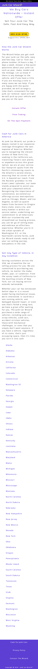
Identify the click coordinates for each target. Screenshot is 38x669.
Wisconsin (11, 614)
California (11, 367)
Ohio (8, 541)
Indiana (9, 429)
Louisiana (11, 446)
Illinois (9, 424)
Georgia (10, 401)
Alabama (10, 351)
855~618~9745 (19, 34)
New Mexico (12, 525)
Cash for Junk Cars (19, 642)
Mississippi (11, 485)
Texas (9, 586)
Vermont (10, 603)
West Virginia (12, 620)
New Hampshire (14, 513)
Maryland (10, 457)
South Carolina (13, 570)
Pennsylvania (12, 558)
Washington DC (13, 384)
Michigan (10, 469)
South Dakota (13, 575)
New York (10, 536)
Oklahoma (11, 547)
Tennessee (11, 581)
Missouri (10, 480)
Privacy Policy (19, 650)
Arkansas (10, 356)
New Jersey (11, 519)
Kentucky (10, 440)
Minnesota (11, 474)
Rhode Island (12, 564)
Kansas (9, 435)
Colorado (10, 373)
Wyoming (10, 626)
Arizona (10, 362)
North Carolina (13, 497)
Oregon (9, 553)
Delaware (10, 390)
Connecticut (12, 379)
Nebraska (10, 508)
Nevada (10, 530)
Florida (9, 395)
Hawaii (9, 407)
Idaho (9, 418)
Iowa (8, 412)
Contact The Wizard (19, 658)
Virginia (10, 598)
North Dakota (13, 502)
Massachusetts (13, 452)
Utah (8, 592)
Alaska (9, 345)
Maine (9, 463)
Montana (10, 491)
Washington (12, 609)
